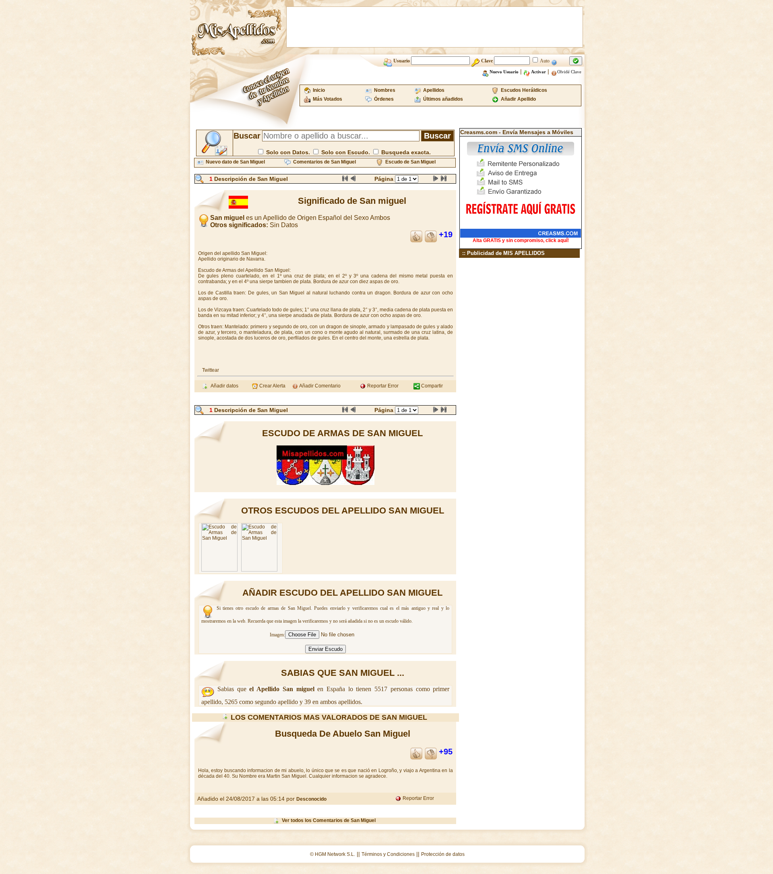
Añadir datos (223, 386)
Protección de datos (443, 854)
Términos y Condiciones (388, 854)
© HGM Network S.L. (332, 854)
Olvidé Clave (569, 71)
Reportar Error (382, 386)
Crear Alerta (271, 386)
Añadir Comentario (319, 386)
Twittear (210, 370)
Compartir (431, 386)
